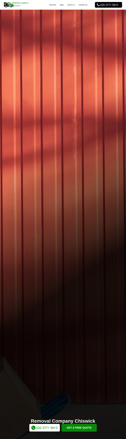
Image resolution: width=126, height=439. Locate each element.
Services (52, 5)
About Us (71, 5)
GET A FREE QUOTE (79, 427)
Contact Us (83, 5)
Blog (61, 5)
